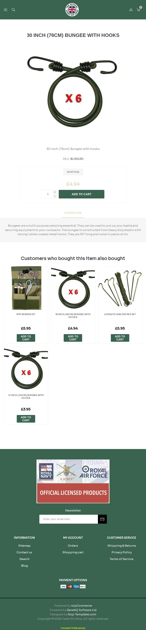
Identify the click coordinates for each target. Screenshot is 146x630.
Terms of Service (121, 559)
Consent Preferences (73, 628)
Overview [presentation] (73, 213)
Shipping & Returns (121, 545)
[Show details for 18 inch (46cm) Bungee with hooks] (73, 288)
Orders (73, 545)
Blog (24, 565)
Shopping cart (72, 552)
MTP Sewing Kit (26, 314)
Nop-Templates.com (82, 614)
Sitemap (24, 545)
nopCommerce (81, 605)
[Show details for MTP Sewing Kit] (26, 288)
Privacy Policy (122, 552)
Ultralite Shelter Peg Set (120, 314)
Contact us (24, 552)
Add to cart (81, 194)
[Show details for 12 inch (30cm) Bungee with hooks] (26, 369)
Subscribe (102, 519)
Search (24, 559)
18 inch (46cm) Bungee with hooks (72, 316)
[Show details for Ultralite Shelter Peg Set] (120, 288)
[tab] (73, 213)
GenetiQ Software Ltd (81, 610)
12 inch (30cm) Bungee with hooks (26, 396)
